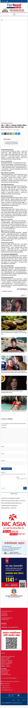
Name (2, 446)
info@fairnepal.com (5, 685)
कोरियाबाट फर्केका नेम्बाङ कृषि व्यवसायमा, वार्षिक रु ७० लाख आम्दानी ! (13, 500)
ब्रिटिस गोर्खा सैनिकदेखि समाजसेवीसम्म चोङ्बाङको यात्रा (11, 503)
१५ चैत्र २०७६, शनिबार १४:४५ (7, 129)
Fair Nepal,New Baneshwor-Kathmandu (10, 681)
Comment (3, 427)
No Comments (16, 129)
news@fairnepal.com (5, 687)
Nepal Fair (8, 702)
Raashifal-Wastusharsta (6, 122)
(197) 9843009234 (6, 683)
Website (3, 460)
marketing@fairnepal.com (6, 689)
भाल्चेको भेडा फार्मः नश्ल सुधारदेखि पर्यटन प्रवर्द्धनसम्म (10, 498)
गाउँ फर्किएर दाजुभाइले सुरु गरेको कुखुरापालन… (9, 505)
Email (2, 453)
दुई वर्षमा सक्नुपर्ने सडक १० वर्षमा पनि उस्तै (8, 508)
